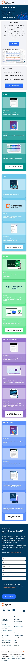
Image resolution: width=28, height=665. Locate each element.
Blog (3, 637)
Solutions (4, 616)
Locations (16, 645)
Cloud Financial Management (5, 623)
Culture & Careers (18, 635)
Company (16, 633)
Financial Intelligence (7, 630)
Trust (15, 640)
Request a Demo (9, 596)
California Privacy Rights (11, 658)
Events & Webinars (6, 645)
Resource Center (6, 635)
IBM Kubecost (17, 624)
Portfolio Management (10, 339)
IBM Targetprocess (18, 626)
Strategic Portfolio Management (6, 627)
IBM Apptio (17, 619)
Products (16, 616)
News (15, 642)
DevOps (5, 256)
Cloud (4, 176)
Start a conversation (16, 552)
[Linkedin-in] (8, 610)
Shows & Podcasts (6, 642)
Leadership (16, 637)
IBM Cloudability (18, 621)
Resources (4, 633)
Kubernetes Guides (6, 640)
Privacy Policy (14, 656)
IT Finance (6, 94)
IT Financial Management (5, 619)
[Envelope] (13, 610)
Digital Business (7, 422)
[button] (24, 2)
